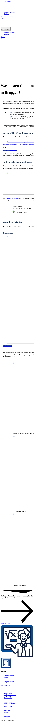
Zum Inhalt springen (6, 1)
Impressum (7, 710)
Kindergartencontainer (13, 198)
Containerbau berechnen (7, 16)
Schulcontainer (8, 693)
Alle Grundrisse (7, 346)
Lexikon (6, 14)
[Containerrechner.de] (16, 9)
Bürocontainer (7, 696)
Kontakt (3, 18)
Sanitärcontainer (8, 698)
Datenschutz (7, 712)
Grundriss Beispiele (9, 12)
